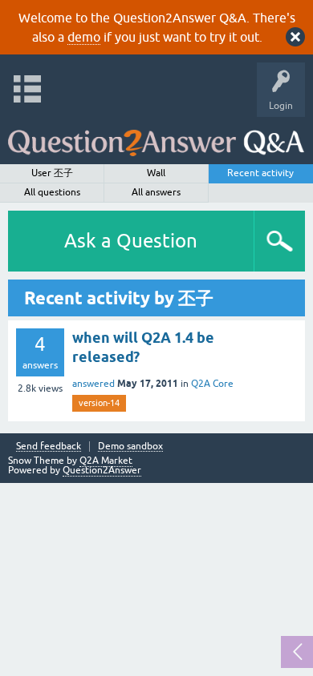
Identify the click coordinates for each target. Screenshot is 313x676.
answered (93, 383)
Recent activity (260, 173)
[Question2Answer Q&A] (156, 136)
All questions (52, 192)
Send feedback (48, 446)
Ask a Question (130, 240)
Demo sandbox (130, 446)
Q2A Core (212, 383)
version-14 (99, 403)
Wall (156, 173)
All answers (156, 192)
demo (83, 37)
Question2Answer (102, 470)
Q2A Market (105, 460)
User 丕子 (52, 173)
